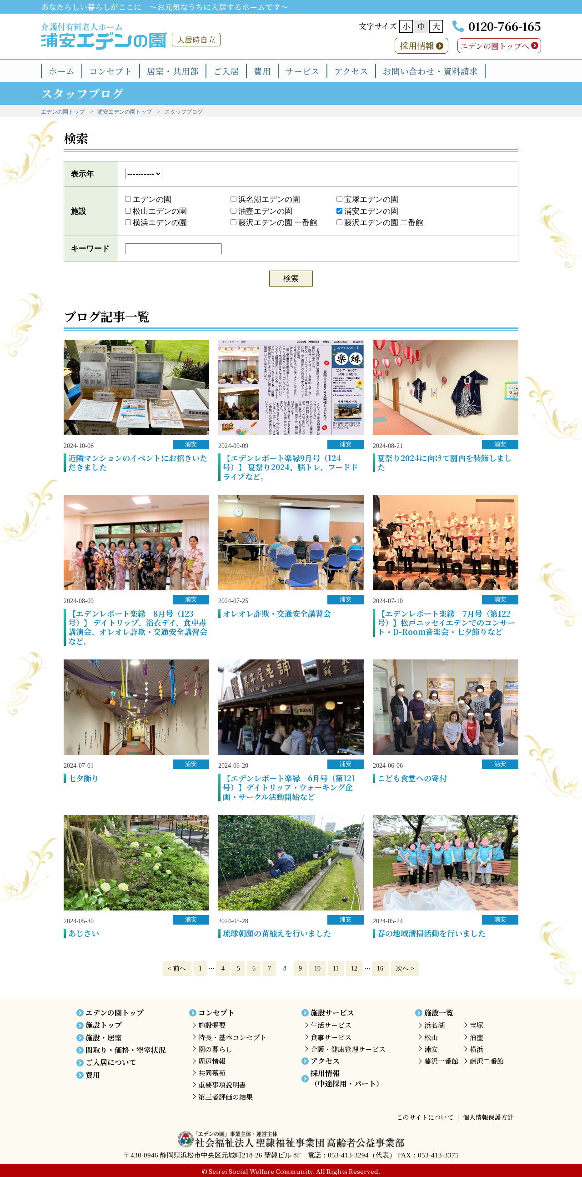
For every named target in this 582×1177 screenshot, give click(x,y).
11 (336, 968)
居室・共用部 (173, 71)
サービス (302, 71)
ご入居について (110, 1062)
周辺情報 (212, 1061)
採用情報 (417, 45)
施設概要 (212, 1025)
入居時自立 (196, 39)
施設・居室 (103, 1037)
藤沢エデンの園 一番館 (276, 222)
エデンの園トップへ (494, 45)
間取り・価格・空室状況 (125, 1050)
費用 (262, 71)
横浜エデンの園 (159, 222)
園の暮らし (215, 1049)
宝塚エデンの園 (370, 199)
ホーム (62, 71)
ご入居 (226, 71)
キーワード (90, 248)
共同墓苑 (212, 1072)
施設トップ (103, 1025)
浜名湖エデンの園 (268, 199)
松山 (431, 1037)
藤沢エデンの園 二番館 (382, 222)
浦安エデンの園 (370, 211)
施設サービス (332, 1012)
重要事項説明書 (222, 1084)
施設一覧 (438, 1012)
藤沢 (441, 1061)
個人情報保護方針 (488, 1117)
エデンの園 (151, 199)
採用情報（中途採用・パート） (347, 1078)
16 (380, 968)
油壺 (476, 1037)
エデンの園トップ (63, 112)
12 (354, 968)
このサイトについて (424, 1117)
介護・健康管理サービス (348, 1049)
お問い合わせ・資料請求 (430, 71)
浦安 (191, 444)
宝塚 (476, 1025)
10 (317, 968)
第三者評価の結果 (225, 1097)
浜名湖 (434, 1025)
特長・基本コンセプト (232, 1037)
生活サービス (331, 1025)
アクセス (351, 71)
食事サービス (331, 1037)
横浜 (476, 1049)
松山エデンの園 (159, 211)
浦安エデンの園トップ (124, 112)
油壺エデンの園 (264, 211)
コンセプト (110, 71)
